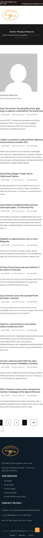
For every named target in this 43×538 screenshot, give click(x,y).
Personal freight (10, 493)
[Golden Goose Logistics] (10, 15)
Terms (30, 535)
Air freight (8, 481)
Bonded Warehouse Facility (15, 496)
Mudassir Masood (18, 115)
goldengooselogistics (19, 531)
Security (22, 535)
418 (33, 422)
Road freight (9, 485)
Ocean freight (9, 489)
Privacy (12, 535)
